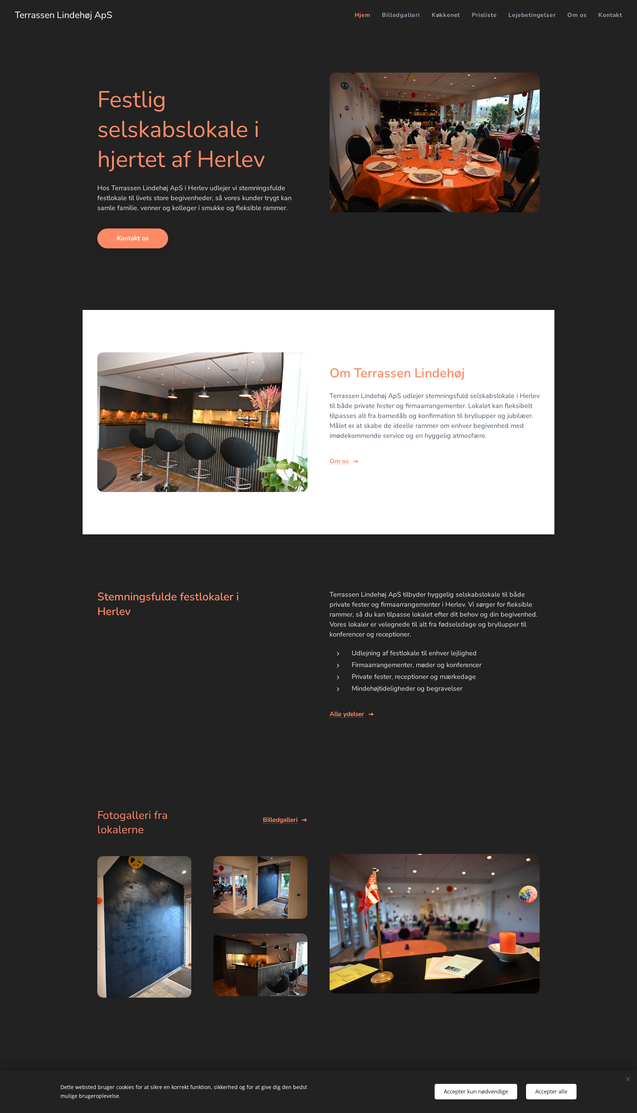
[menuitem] (364, 15)
